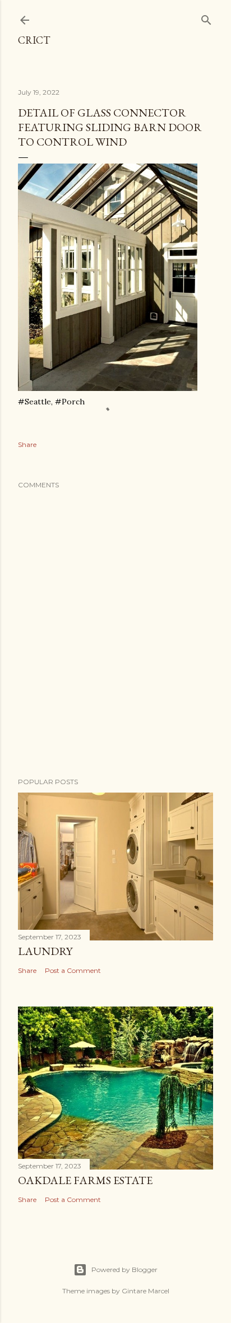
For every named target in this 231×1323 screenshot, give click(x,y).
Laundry (45, 951)
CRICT (34, 40)
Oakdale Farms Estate (85, 1180)
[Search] (206, 18)
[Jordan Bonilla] (107, 388)
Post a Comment (73, 970)
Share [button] (27, 444)
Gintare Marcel (145, 1291)
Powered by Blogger (124, 1269)
